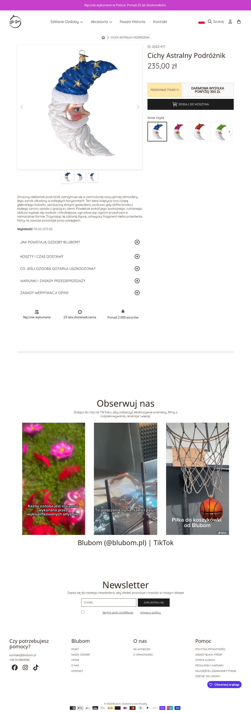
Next (138, 107)
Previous (22, 107)
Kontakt (77, 670)
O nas (75, 665)
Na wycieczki (141, 649)
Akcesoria (100, 21)
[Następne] (229, 131)
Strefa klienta (205, 659)
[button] (217, 21)
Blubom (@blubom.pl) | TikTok (126, 542)
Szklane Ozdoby (65, 21)
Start (75, 649)
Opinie (75, 659)
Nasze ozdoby (80, 654)
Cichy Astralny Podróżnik (130, 37)
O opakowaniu (143, 654)
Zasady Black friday (208, 654)
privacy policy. (150, 612)
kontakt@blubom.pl (22, 655)
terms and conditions (118, 612)
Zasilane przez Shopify (134, 703)
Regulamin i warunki (209, 665)
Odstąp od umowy (207, 676)
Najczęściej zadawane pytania (215, 670)
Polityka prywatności (210, 649)
